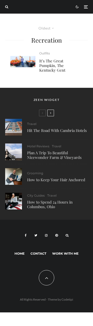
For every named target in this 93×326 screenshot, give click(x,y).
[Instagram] (46, 235)
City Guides (36, 195)
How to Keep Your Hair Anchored (56, 179)
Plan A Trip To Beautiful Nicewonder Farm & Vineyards (54, 155)
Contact (38, 253)
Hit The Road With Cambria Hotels (57, 130)
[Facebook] (25, 235)
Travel (31, 124)
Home (19, 253)
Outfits (44, 53)
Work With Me (65, 253)
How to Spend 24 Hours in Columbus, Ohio (50, 204)
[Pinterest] (56, 235)
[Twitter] (35, 235)
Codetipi (67, 299)
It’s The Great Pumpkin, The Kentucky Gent (52, 65)
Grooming (35, 173)
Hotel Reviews (38, 146)
